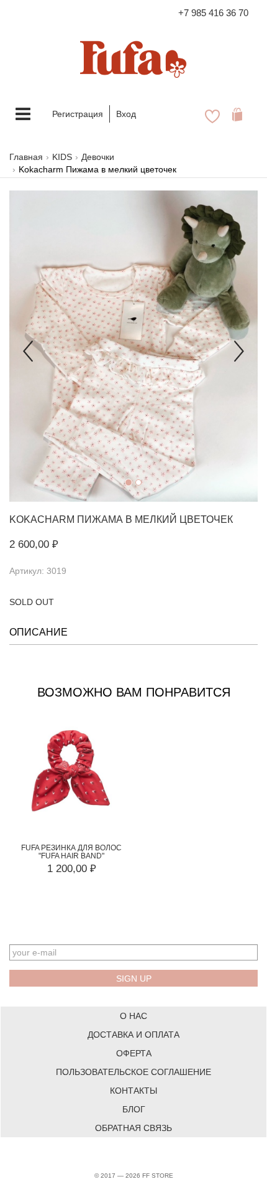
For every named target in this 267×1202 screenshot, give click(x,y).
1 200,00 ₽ (71, 869)
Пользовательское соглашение (133, 1072)
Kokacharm (42, 519)
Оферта (134, 1053)
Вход (126, 114)
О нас (133, 1016)
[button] (28, 346)
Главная (26, 157)
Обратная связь (133, 1128)
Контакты (133, 1091)
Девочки (97, 157)
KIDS (62, 157)
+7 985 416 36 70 (213, 12)
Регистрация (77, 114)
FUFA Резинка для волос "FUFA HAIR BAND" (71, 851)
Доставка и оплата (133, 1035)
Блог (133, 1109)
